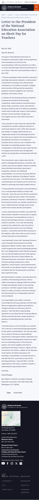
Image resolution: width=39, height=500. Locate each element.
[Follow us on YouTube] (3, 464)
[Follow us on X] (16, 464)
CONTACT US (25, 485)
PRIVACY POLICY (7, 489)
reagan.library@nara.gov (9, 437)
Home (3, 15)
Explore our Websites (31, 2)
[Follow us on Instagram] (11, 464)
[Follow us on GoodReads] (21, 464)
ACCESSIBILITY (7, 481)
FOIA (3, 485)
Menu (36, 7)
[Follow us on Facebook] (7, 464)
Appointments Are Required (10, 450)
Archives (10, 15)
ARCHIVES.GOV (25, 481)
